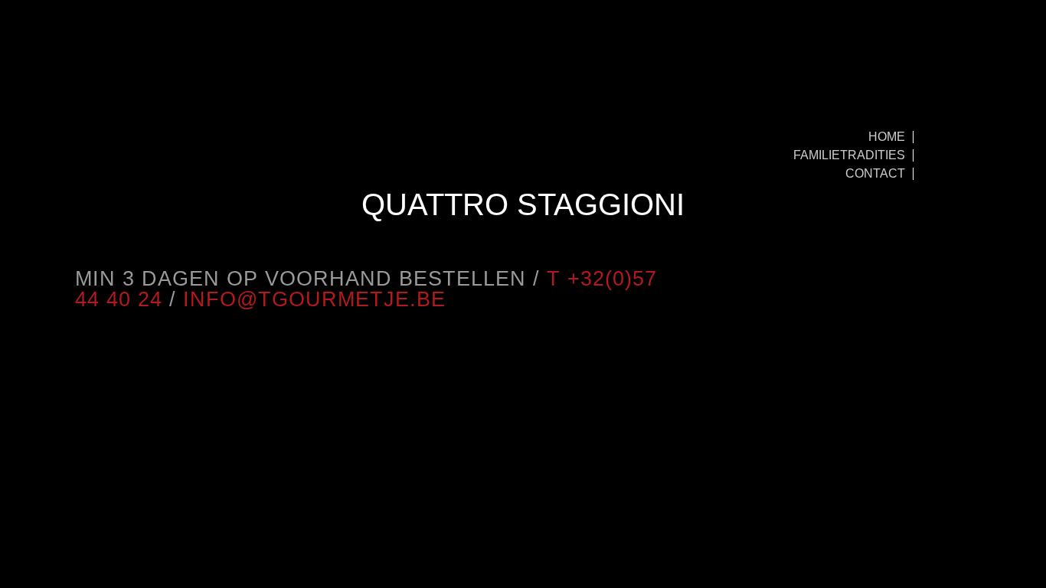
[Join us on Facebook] (946, 278)
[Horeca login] (113, 72)
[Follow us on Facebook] (132, 167)
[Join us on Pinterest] (94, 167)
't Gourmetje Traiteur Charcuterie (518, 93)
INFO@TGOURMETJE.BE (314, 299)
